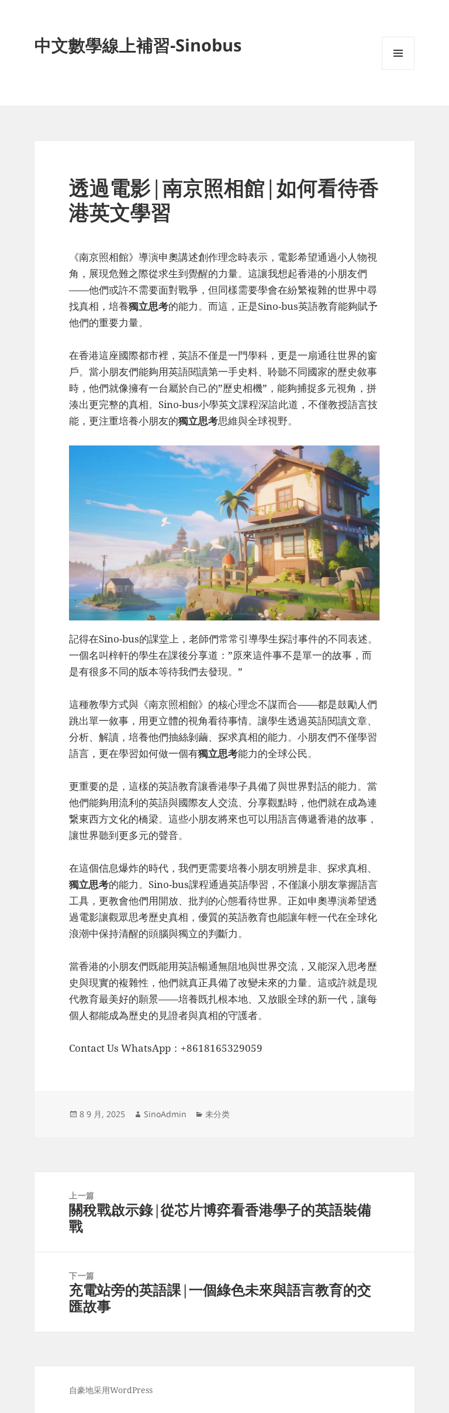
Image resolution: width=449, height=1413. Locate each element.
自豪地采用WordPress (111, 1389)
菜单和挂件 (398, 69)
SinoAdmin (165, 1114)
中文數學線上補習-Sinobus (137, 44)
